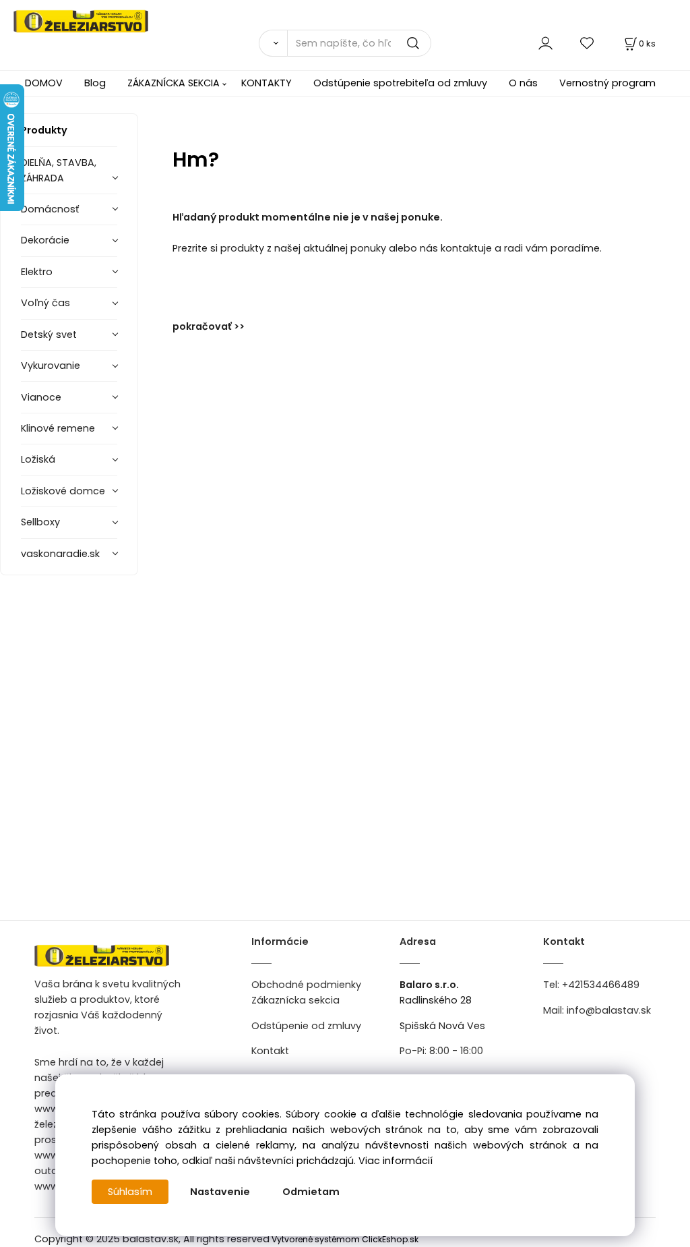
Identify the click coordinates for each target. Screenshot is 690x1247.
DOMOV (44, 83)
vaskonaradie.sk (60, 553)
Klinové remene (58, 428)
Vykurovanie (50, 365)
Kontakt (270, 1050)
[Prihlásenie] (545, 42)
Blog (95, 83)
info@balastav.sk (609, 1010)
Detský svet (49, 334)
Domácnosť (50, 209)
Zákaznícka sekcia (295, 1000)
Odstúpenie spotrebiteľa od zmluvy (400, 83)
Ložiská (38, 459)
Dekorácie (45, 240)
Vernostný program (607, 83)
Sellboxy (40, 522)
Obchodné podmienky (306, 984)
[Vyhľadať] (273, 43)
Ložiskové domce (63, 491)
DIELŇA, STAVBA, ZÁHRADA (58, 170)
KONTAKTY (266, 83)
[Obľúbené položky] (587, 42)
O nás (523, 83)
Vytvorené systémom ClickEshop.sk (345, 1239)
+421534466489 (600, 984)
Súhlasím (130, 1191)
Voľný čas (45, 303)
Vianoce (41, 397)
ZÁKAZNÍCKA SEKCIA (173, 83)
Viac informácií (395, 1160)
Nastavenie (220, 1191)
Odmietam (311, 1191)
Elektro (37, 272)
